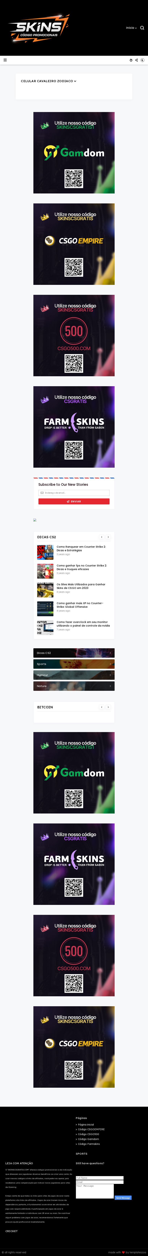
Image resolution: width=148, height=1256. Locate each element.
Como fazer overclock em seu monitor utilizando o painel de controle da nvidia (83, 623)
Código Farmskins (89, 1144)
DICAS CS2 (46, 537)
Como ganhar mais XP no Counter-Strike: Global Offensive (80, 605)
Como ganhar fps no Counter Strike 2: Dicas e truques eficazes (82, 567)
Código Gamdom (88, 1139)
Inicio (130, 28)
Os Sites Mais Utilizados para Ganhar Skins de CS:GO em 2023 (81, 586)
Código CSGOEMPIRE (91, 1129)
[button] (131, 28)
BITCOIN (45, 707)
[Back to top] (139, 1247)
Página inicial (86, 1124)
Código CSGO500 (88, 1134)
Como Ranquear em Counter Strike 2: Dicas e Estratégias (81, 548)
